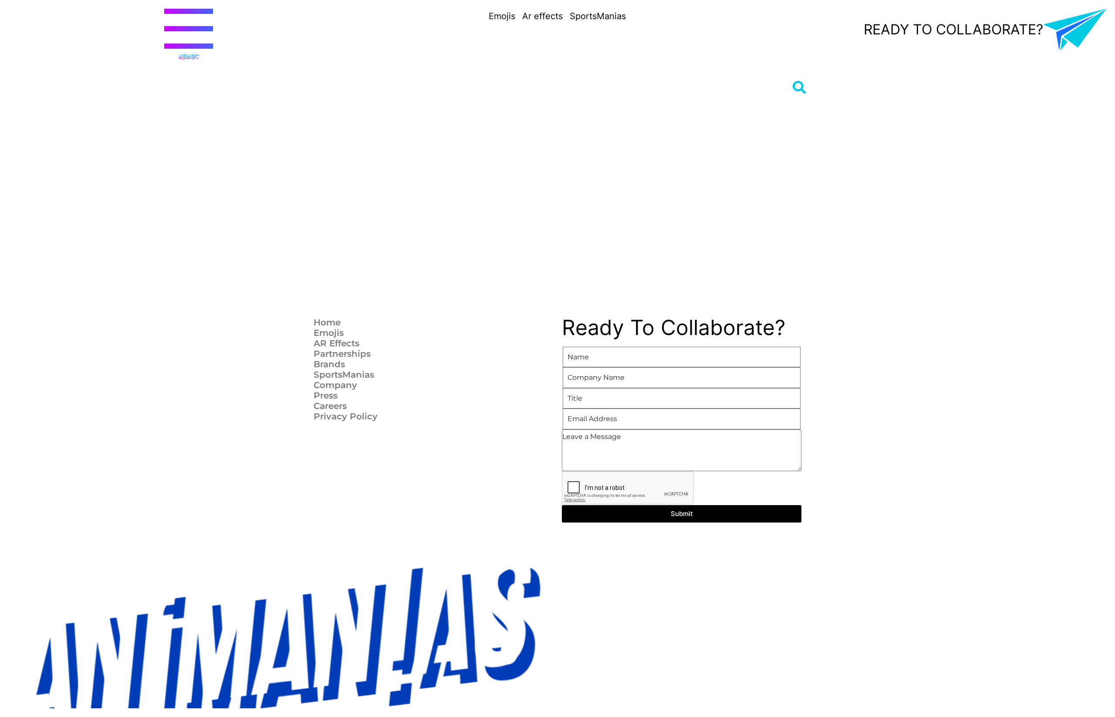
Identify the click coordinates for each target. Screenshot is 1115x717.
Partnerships (342, 353)
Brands (329, 364)
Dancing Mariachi (352, 266)
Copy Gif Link (389, 217)
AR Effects (336, 343)
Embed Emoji (384, 239)
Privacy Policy (346, 416)
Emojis (329, 332)
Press (326, 395)
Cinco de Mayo (518, 266)
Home (327, 322)
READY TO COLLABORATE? (953, 29)
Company (335, 385)
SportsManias (344, 374)
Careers (330, 406)
